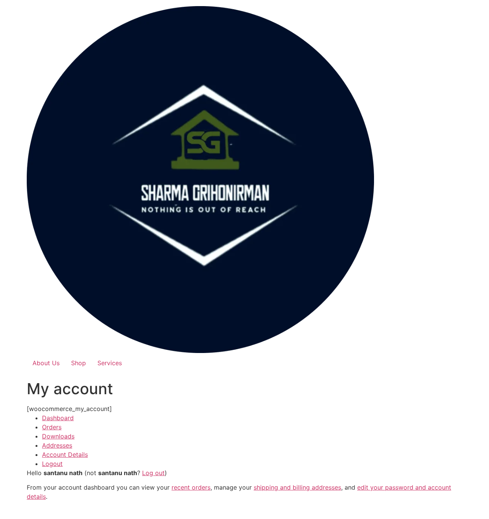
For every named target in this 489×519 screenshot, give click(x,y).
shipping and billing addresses (297, 487)
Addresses (57, 445)
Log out (153, 473)
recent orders (191, 487)
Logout (52, 463)
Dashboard (58, 418)
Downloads (58, 436)
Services (109, 363)
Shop (78, 363)
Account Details (65, 454)
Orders (52, 427)
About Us (46, 363)
